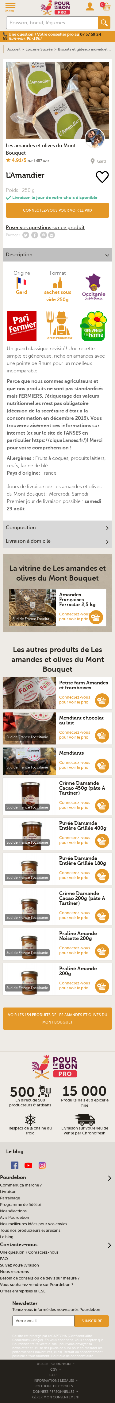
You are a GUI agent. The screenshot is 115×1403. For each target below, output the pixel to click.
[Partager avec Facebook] (34, 235)
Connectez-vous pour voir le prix (57, 210)
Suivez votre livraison (19, 1265)
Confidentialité (80, 1336)
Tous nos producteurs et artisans (30, 1230)
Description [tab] (19, 254)
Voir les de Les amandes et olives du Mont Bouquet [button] (57, 1018)
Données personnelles (53, 1392)
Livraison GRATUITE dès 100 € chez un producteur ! (50, 34)
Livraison (8, 1192)
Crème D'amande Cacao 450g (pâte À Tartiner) (82, 788)
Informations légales (54, 1381)
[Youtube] (28, 1165)
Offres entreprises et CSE (22, 1291)
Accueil (13, 49)
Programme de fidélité (20, 1204)
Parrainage (10, 1198)
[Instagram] (42, 1165)
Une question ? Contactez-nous (29, 1252)
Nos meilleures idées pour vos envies (33, 1224)
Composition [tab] (21, 527)
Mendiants (71, 753)
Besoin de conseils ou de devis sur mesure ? (39, 1278)
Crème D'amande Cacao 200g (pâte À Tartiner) (82, 898)
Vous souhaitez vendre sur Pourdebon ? (36, 1285)
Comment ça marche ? (21, 1185)
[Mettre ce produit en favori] (103, 177)
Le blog (6, 1237)
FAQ (4, 1259)
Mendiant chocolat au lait (81, 720)
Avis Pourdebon (14, 1217)
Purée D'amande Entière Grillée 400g (82, 826)
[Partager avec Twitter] (25, 235)
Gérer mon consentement (56, 1397)
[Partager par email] (51, 235)
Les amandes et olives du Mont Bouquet (41, 149)
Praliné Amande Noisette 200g (78, 936)
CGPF (54, 1375)
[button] (57, 210)
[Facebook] (14, 1165)
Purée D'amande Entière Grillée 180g (82, 861)
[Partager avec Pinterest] (43, 235)
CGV (54, 1370)
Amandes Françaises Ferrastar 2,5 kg (77, 599)
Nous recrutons (14, 1272)
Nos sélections (13, 1211)
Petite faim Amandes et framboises (83, 685)
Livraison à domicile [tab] (28, 541)
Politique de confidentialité (72, 1356)
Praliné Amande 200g (78, 971)
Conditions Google (27, 1340)
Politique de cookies (53, 1386)
